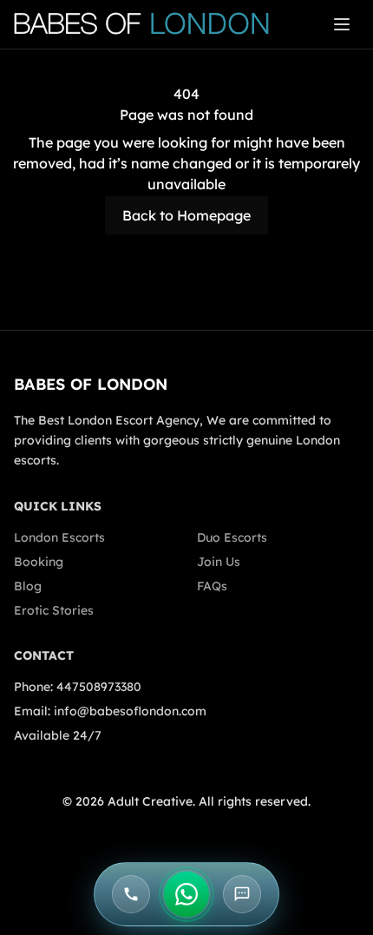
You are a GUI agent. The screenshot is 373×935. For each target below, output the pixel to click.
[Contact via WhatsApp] (186, 894)
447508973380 (98, 687)
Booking (38, 562)
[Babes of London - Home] (149, 24)
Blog (28, 586)
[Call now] (131, 894)
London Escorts (59, 537)
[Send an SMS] (242, 894)
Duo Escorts (232, 537)
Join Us (218, 562)
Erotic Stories (54, 610)
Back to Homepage (186, 215)
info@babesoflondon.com (130, 711)
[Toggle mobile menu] (341, 24)
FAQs (212, 586)
